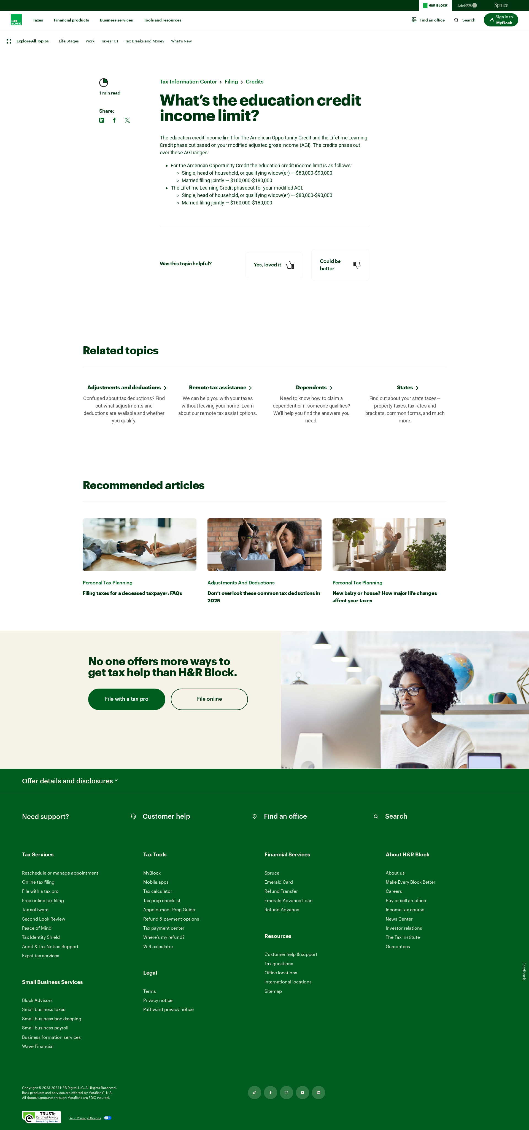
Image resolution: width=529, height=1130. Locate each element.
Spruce (271, 872)
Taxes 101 (109, 41)
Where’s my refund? (164, 937)
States (405, 387)
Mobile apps (156, 881)
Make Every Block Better (410, 881)
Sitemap (273, 991)
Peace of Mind (37, 928)
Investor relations (404, 928)
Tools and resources (162, 20)
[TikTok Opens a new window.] (254, 1092)
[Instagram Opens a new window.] (286, 1092)
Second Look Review (43, 918)
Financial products (71, 20)
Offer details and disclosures (67, 781)
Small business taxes (43, 1009)
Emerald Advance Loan (288, 900)
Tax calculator (157, 891)
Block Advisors (37, 1000)
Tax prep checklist (161, 900)
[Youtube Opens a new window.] (302, 1092)
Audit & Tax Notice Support (50, 946)
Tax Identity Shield (41, 937)
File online (209, 699)
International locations (288, 982)
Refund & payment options (171, 918)
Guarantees (398, 946)
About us (395, 872)
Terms (149, 991)
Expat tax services (40, 956)
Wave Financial (37, 1046)
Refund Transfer (281, 891)
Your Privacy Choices (85, 1118)
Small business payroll (45, 1027)
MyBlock (152, 872)
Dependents (311, 387)
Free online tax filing (43, 900)
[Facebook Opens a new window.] (270, 1092)
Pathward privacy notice (168, 1009)
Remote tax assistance (217, 387)
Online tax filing (38, 881)
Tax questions (278, 963)
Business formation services (51, 1037)
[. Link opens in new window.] (41, 1117)
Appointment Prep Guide (169, 909)
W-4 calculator (158, 946)
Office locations (280, 973)
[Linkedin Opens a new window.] (318, 1092)
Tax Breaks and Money (144, 41)
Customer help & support (290, 954)
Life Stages (69, 41)
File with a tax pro (126, 699)
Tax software (35, 909)
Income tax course (405, 909)
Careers (394, 891)
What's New (181, 41)
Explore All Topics (32, 41)
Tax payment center (163, 928)
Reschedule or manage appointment (60, 872)
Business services (116, 20)
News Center (399, 918)
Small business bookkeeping (51, 1018)
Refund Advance (281, 909)
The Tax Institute (403, 937)
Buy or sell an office (406, 900)
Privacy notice (157, 1000)
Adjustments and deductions (124, 387)
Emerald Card (278, 881)
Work (90, 41)
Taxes (38, 20)
